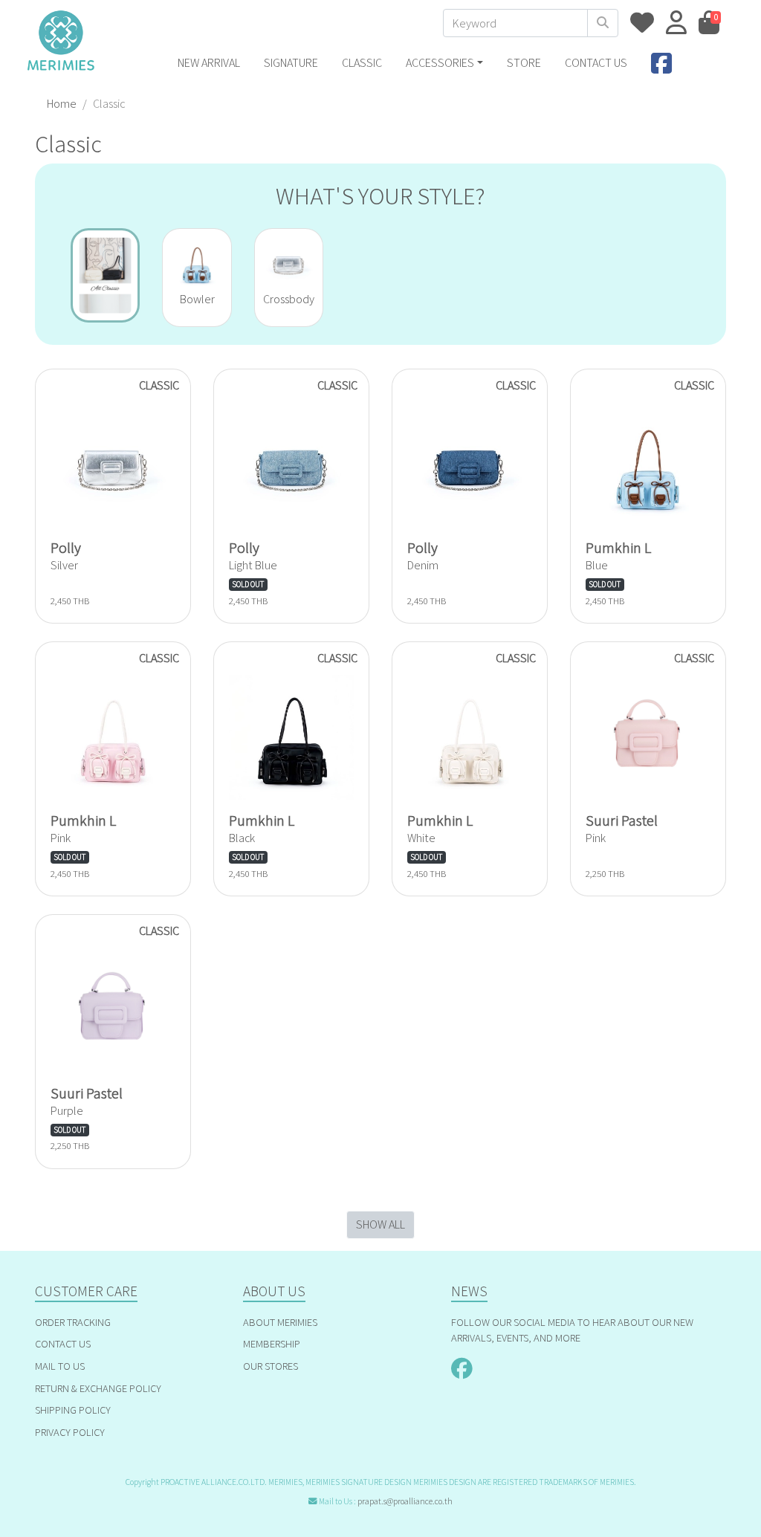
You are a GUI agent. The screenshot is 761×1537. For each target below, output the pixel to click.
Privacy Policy (70, 1432)
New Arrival (209, 63)
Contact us (596, 63)
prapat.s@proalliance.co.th (405, 1501)
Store (524, 63)
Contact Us (63, 1343)
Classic (362, 63)
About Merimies (280, 1322)
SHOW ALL (380, 1224)
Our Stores (270, 1366)
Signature (291, 63)
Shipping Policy (73, 1409)
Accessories (440, 63)
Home (62, 103)
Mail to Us (60, 1366)
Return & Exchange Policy (98, 1388)
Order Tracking (73, 1322)
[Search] (602, 23)
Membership (271, 1343)
